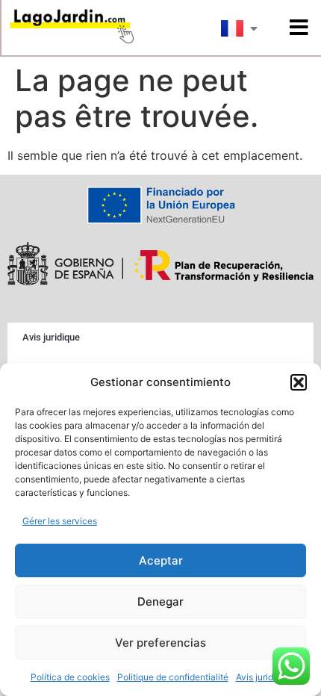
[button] (298, 382)
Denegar (160, 601)
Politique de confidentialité (172, 677)
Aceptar (161, 560)
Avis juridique (263, 677)
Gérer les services (59, 520)
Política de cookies (70, 677)
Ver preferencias (160, 643)
